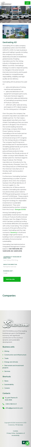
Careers (7, 388)
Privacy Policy (11, 433)
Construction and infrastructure (15, 355)
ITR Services (19, 425)
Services (7, 371)
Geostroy (13, 232)
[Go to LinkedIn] (23, 442)
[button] (26, 36)
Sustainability (9, 384)
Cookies (15, 431)
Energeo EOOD (20, 209)
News (6, 381)
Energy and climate (11, 362)
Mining (6, 351)
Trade (6, 358)
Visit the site (10, 279)
